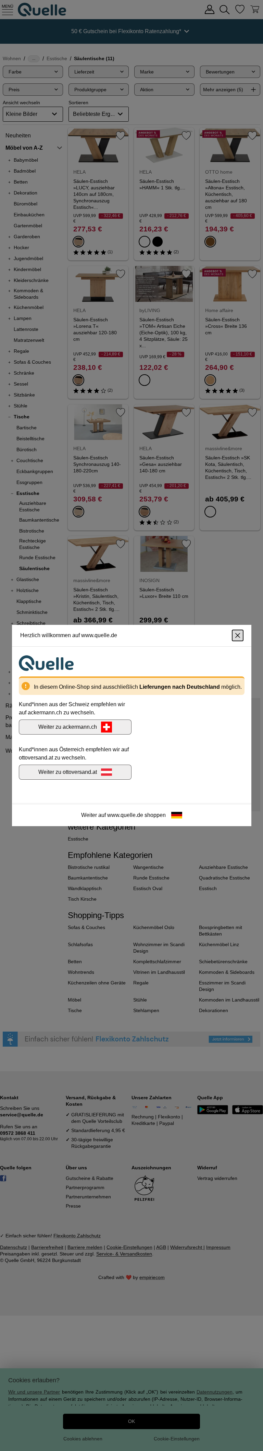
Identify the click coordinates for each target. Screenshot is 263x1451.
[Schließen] (237, 635)
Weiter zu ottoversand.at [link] (67, 772)
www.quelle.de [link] (125, 815)
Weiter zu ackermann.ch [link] (67, 727)
